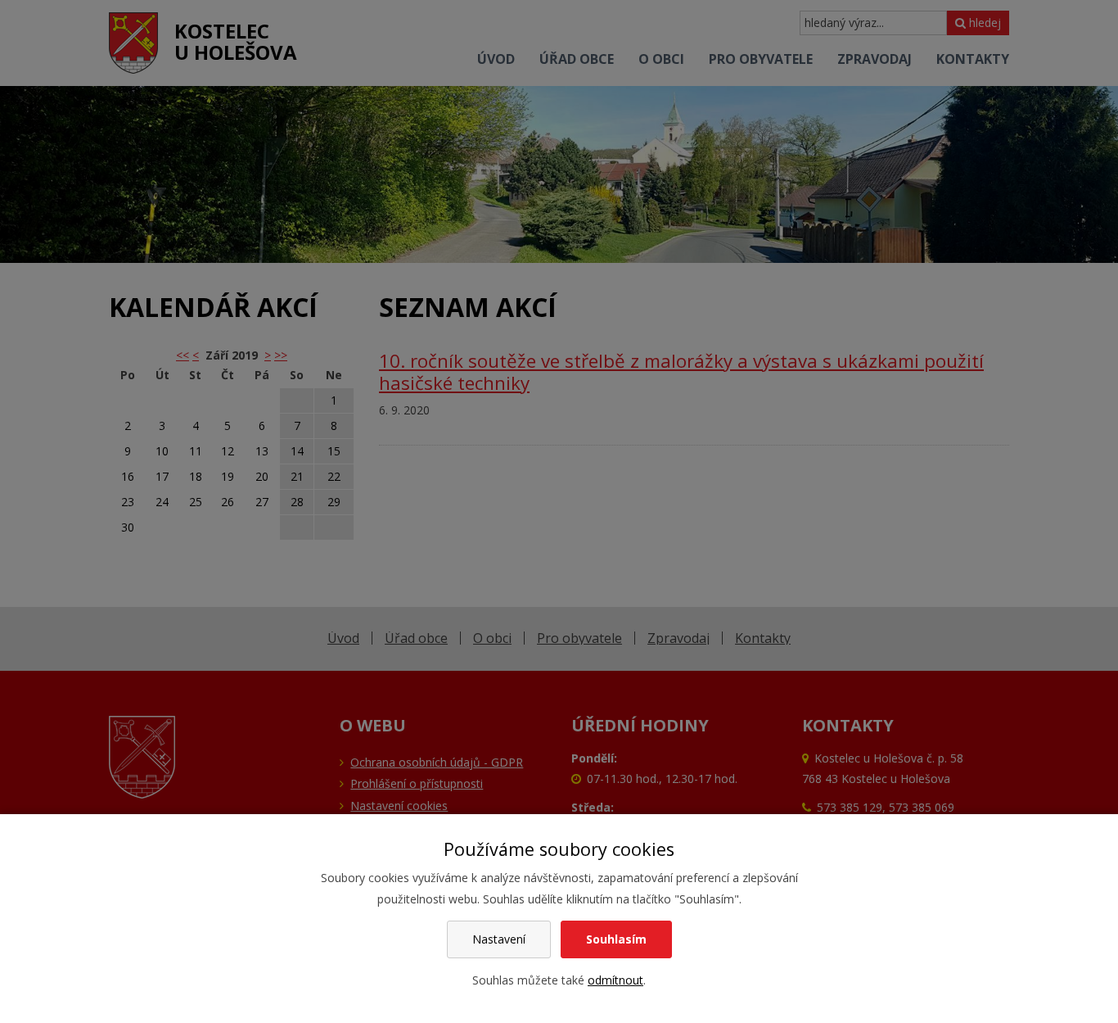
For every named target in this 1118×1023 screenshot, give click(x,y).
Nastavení (498, 939)
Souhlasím (616, 939)
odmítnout (615, 980)
